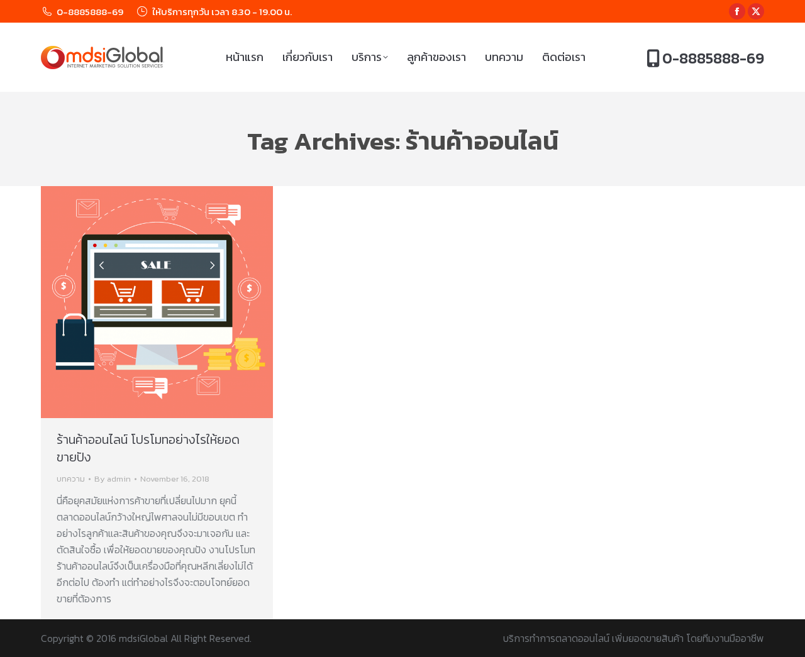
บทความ (71, 479)
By (112, 479)
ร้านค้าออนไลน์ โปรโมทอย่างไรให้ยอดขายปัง (148, 448)
